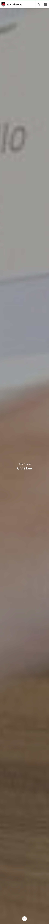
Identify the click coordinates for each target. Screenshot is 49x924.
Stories (28, 464)
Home (21, 464)
